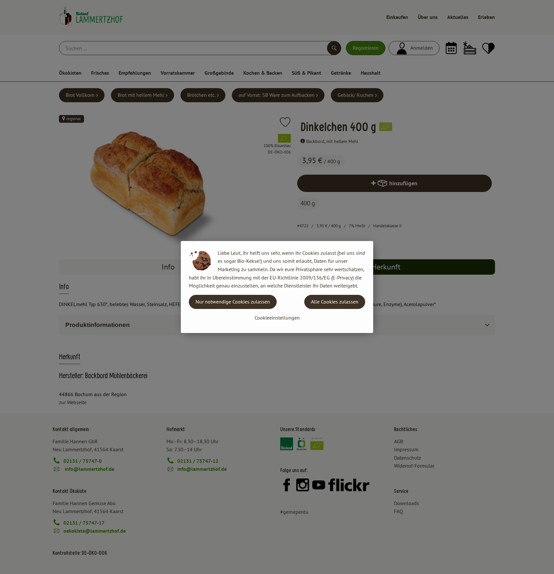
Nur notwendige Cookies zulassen (233, 301)
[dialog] (277, 287)
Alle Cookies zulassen (334, 301)
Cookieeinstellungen (277, 317)
